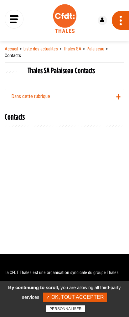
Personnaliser (65, 309)
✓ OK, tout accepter (75, 297)
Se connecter (102, 20)
